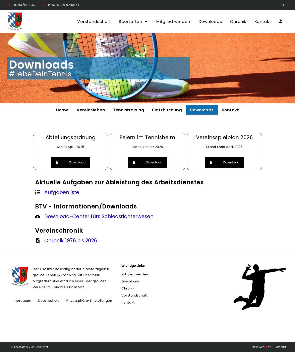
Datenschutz (49, 300)
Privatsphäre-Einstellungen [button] (89, 300)
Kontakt (262, 21)
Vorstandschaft (94, 21)
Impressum (21, 300)
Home (62, 110)
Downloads (210, 21)
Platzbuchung (167, 110)
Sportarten (130, 21)
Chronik (238, 21)
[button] (35, 150)
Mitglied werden (173, 21)
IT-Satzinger (278, 347)
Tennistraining (128, 110)
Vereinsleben (91, 110)
